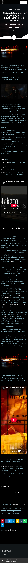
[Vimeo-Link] (2, 2)
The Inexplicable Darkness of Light (10, 513)
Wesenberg (4, 515)
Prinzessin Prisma (19, 505)
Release (3, 511)
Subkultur (10, 511)
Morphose (22, 508)
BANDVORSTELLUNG (14, 9)
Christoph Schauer (6, 508)
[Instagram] (5, 555)
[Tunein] (3, 555)
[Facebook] (7, 555)
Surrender (17, 511)
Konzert (15, 508)
